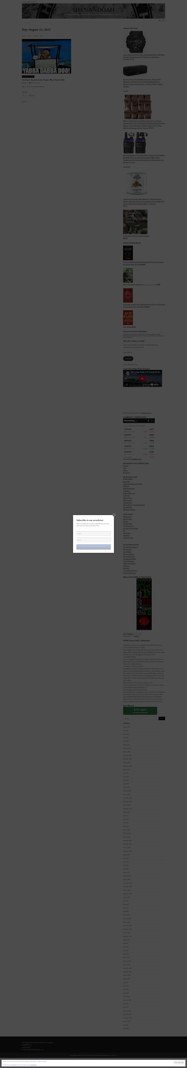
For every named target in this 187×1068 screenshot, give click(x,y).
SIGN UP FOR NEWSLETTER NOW (93, 547)
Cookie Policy (33, 1065)
